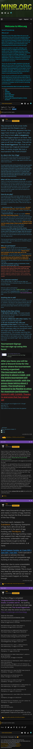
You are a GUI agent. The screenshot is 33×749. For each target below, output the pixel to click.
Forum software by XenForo (12, 739)
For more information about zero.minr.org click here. (16, 86)
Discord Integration (5, 745)
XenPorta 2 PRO (4, 746)
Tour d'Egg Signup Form (13, 353)
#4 (31, 588)
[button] (1, 19)
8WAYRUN (18, 743)
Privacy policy (11, 737)
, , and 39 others (15, 437)
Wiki (6, 90)
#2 (31, 441)
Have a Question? (9, 94)
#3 (31, 500)
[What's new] (31, 19)
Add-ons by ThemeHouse (6, 747)
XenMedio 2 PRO (4, 743)
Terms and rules (4, 737)
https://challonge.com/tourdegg (14, 612)
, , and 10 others (14, 717)
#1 (31, 116)
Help (15, 737)
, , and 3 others (14, 583)
